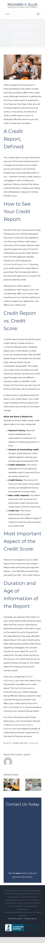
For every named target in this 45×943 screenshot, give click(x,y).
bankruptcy (33, 743)
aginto (8, 743)
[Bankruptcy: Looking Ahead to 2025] (12, 784)
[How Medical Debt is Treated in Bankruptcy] (33, 784)
